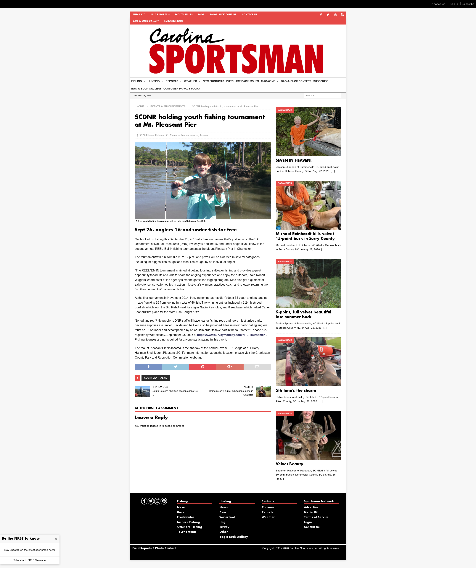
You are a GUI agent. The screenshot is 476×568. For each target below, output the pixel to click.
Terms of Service (316, 517)
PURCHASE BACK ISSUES (242, 81)
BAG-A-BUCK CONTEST (223, 15)
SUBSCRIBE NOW (173, 21)
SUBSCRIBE (320, 81)
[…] (333, 171)
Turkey (224, 527)
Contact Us (249, 15)
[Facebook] (321, 15)
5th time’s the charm (296, 391)
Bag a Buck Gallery (233, 537)
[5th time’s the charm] (308, 361)
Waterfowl (227, 517)
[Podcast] (342, 15)
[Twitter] (328, 15)
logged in (155, 425)
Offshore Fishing (189, 527)
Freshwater (185, 517)
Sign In (454, 3)
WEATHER (190, 81)
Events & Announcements (184, 135)
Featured (204, 135)
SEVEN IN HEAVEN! (294, 161)
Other (223, 531)
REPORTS (172, 81)
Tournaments (187, 531)
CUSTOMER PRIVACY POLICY (182, 88)
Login (308, 522)
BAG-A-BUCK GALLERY (146, 21)
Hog (222, 522)
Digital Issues (184, 15)
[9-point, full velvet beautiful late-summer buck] (308, 283)
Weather (268, 517)
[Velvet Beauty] (308, 435)
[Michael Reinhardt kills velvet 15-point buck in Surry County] (308, 205)
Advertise (311, 507)
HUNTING (154, 81)
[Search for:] (322, 95)
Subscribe (468, 3)
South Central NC (155, 378)
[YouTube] (335, 15)
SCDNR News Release (151, 135)
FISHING (136, 81)
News (181, 507)
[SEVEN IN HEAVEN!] (308, 131)
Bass (180, 512)
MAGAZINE (268, 81)
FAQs (201, 15)
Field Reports (158, 15)
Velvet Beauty (289, 464)
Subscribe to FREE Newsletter (29, 560)
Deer (222, 512)
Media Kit (139, 15)
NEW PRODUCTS (213, 81)
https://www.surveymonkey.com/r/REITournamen (231, 334)
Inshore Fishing (188, 522)
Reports (267, 512)
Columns (268, 507)
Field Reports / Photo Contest (154, 548)
